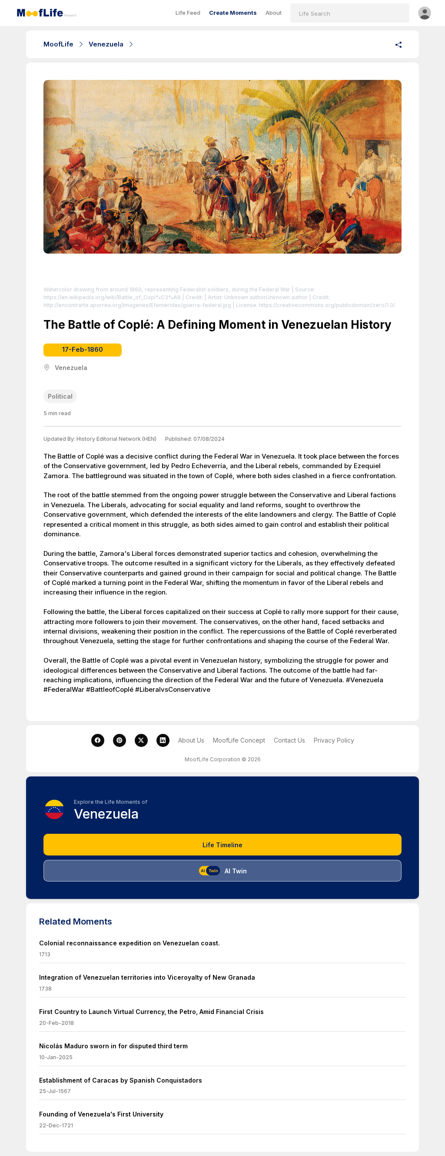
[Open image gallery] (222, 180)
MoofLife (58, 44)
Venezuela (106, 44)
